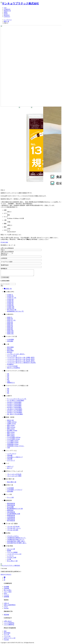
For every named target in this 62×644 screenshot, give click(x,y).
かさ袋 (9, 559)
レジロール (10, 555)
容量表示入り (11, 382)
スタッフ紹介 (8, 591)
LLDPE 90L (10, 305)
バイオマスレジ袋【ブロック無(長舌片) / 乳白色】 (21, 362)
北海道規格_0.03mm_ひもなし (15, 446)
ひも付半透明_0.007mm (13, 437)
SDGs (5, 593)
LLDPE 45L (10, 302)
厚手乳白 (9, 352)
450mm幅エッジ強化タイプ (15, 457)
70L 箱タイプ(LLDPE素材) (14, 412)
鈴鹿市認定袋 (11, 515)
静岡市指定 (10, 510)
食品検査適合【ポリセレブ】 (15, 311)
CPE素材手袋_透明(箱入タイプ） (16, 537)
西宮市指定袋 (11, 503)
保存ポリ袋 (10, 420)
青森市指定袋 (11, 505)
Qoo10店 (6, 639)
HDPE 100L (10, 330)
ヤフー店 (6, 634)
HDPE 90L (10, 329)
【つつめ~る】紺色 (12, 530)
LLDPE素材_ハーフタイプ (14, 489)
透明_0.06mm (11, 434)
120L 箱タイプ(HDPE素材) (14, 409)
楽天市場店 (7, 632)
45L (8, 376)
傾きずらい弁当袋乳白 (13, 367)
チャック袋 (10, 497)
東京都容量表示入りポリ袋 (15, 508)
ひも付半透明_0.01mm (13, 439)
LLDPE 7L (10, 294)
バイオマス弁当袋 (12, 366)
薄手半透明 (10, 347)
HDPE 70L (10, 326)
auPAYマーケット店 (9, 638)
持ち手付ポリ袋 (11, 309)
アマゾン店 (7, 636)
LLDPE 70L (10, 303)
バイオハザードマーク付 (14, 554)
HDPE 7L (9, 317)
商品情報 (6, 614)
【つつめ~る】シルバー (14, 528)
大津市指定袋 (11, 517)
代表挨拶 (6, 588)
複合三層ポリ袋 (11, 482)
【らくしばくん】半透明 (14, 476)
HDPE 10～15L (11, 320)
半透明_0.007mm (11, 422)
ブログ (6, 606)
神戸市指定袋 (11, 520)
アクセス (6, 595)
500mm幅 (9, 458)
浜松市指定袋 (11, 512)
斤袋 (8, 447)
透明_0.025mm (11, 427)
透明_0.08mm (11, 435)
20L (8, 373)
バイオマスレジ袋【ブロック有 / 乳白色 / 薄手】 (21, 359)
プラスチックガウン (13, 536)
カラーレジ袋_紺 (12, 355)
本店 (5, 631)
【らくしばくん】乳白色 (14, 474)
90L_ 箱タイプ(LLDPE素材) (15, 414)
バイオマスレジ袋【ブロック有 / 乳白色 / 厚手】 (21, 361)
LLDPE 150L (10, 308)
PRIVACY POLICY (6, 574)
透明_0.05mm (11, 432)
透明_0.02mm (11, 425)
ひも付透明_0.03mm (12, 442)
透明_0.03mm (11, 428)
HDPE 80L (10, 327)
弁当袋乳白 (10, 364)
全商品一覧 (8, 288)
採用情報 (6, 596)
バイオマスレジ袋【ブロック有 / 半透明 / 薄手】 (21, 357)
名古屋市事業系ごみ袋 (13, 513)
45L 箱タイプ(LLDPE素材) (14, 410)
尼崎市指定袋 (11, 519)
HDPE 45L (10, 325)
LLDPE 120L (10, 306)
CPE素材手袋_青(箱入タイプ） (16, 539)
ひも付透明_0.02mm (12, 440)
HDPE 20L (10, 322)
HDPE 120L (10, 332)
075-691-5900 (4, 242)
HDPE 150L (10, 333)
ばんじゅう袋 (11, 549)
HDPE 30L (10, 323)
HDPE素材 (10, 341)
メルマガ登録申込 (9, 623)
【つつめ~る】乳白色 (13, 526)
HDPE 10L (10, 318)
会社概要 (6, 586)
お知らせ (6, 603)
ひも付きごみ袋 (11, 557)
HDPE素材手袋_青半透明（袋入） (17, 543)
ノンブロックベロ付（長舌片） (16, 354)
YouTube (6, 608)
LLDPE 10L (10, 296)
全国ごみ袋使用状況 (10, 605)
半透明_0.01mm (11, 423)
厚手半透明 (10, 350)
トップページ (8, 19)
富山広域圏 (10, 507)
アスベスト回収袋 (12, 552)
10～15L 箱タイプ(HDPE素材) (15, 400)
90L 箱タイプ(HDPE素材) (14, 407)
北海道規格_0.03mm (12, 444)
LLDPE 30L (10, 300)
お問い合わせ (8, 621)
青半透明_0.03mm (12, 430)
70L (8, 378)
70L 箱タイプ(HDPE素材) (14, 405)
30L (8, 375)
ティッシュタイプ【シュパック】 (16, 398)
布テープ (9, 468)
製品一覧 (6, 21)
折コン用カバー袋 (12, 561)
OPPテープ (10, 466)
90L (8, 379)
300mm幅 (9, 455)
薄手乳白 (9, 349)
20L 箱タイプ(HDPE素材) (14, 402)
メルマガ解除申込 (9, 624)
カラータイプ (11, 460)
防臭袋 (9, 550)
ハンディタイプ (11, 453)
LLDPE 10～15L (11, 297)
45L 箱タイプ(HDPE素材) (14, 404)
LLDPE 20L (10, 299)
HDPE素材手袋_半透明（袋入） (16, 541)
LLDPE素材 (10, 339)
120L (8, 381)
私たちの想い (8, 590)
